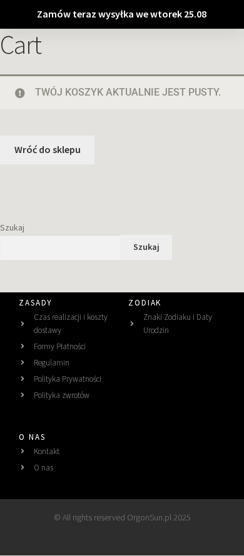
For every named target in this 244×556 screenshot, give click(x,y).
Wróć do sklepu (47, 149)
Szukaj (12, 227)
